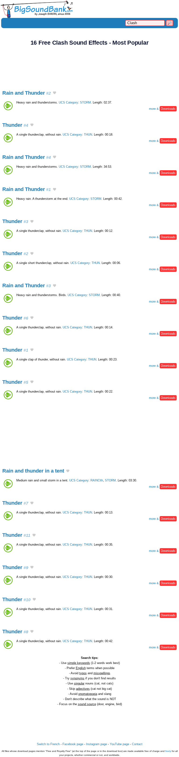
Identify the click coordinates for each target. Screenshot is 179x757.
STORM (85, 102)
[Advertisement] (89, 65)
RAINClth (96, 480)
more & (162, 108)
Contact (137, 744)
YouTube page (119, 744)
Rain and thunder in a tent (33, 471)
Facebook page (72, 744)
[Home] (89, 9)
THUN (88, 134)
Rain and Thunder (26, 93)
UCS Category (68, 102)
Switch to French (48, 744)
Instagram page (96, 744)
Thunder (15, 125)
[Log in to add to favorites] (54, 93)
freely (168, 751)
